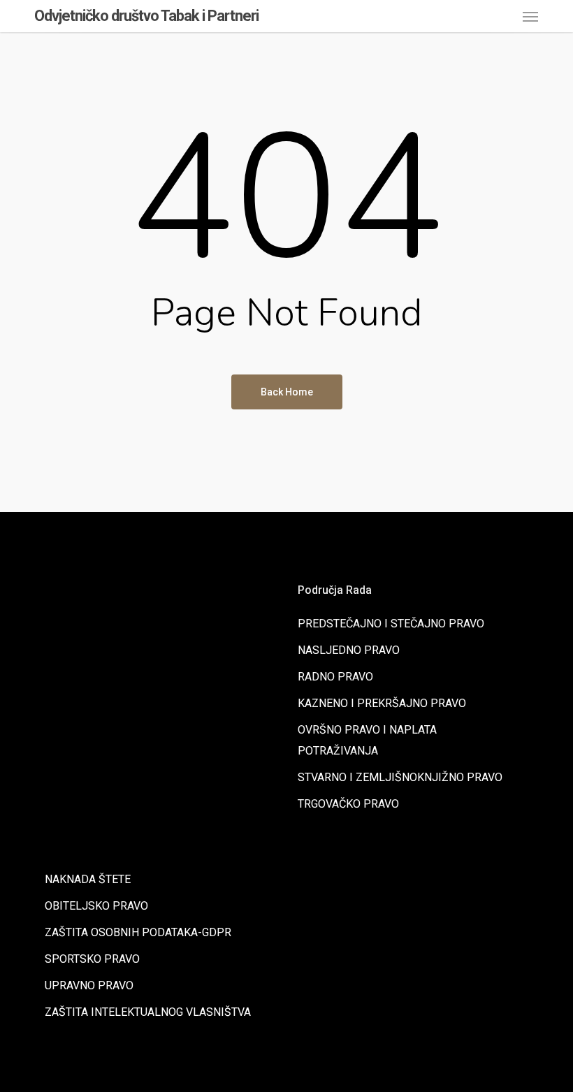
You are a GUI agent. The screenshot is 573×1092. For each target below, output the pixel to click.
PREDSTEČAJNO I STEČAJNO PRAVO (391, 623)
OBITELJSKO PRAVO (96, 905)
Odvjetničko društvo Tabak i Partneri (146, 16)
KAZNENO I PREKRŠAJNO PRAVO (382, 703)
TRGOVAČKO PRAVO (348, 803)
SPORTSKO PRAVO (92, 959)
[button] (530, 16)
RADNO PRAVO (335, 676)
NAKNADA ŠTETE (88, 879)
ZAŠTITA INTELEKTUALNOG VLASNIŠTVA (148, 1012)
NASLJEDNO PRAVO (349, 650)
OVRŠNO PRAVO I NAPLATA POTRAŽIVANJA (367, 740)
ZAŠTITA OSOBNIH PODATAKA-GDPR (138, 932)
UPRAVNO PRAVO (89, 985)
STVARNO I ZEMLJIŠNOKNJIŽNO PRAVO (400, 777)
